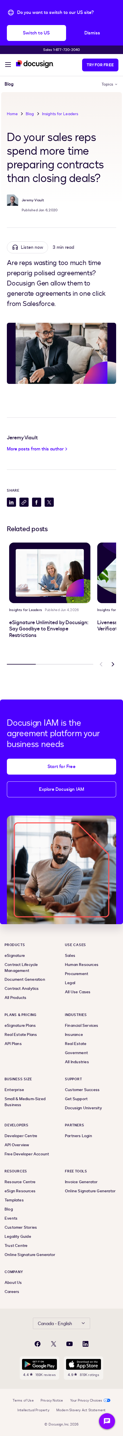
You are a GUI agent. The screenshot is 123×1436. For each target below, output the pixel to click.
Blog (30, 114)
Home (12, 114)
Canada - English (55, 1324)
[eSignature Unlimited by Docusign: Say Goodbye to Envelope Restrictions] (49, 573)
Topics (107, 84)
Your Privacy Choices (86, 1400)
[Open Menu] (8, 65)
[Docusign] (35, 64)
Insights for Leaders (60, 114)
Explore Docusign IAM (61, 789)
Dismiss (92, 33)
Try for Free (100, 65)
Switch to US (36, 33)
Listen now (32, 247)
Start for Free (61, 766)
